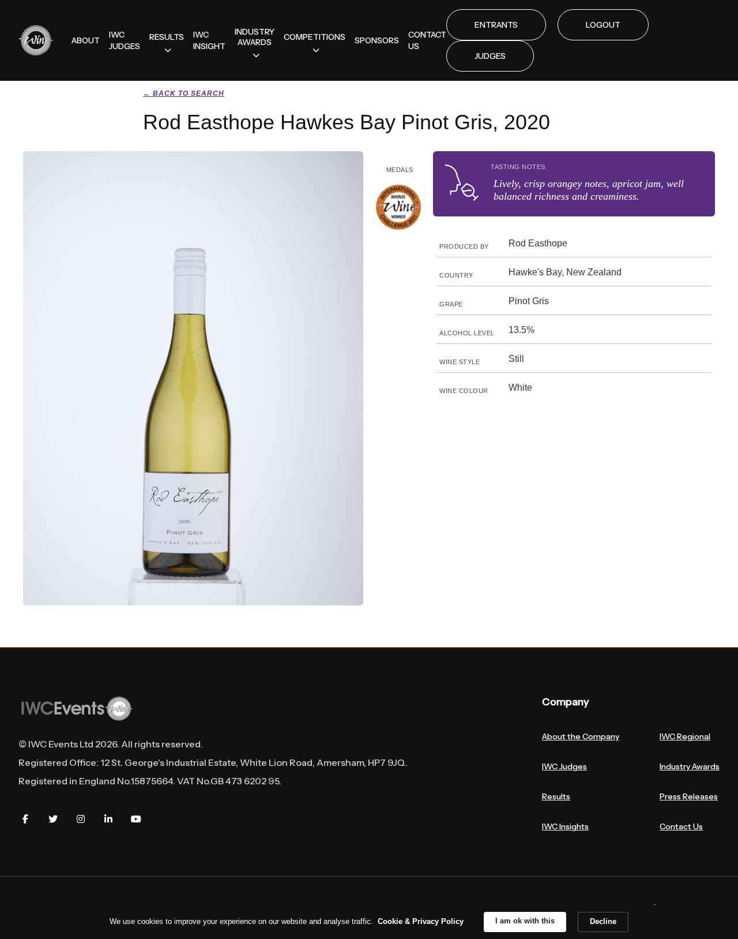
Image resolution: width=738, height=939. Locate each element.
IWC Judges (564, 766)
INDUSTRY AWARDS (254, 37)
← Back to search (183, 93)
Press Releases (689, 796)
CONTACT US (427, 40)
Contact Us (681, 826)
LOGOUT (603, 25)
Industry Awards (690, 766)
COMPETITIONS (314, 37)
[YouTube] (136, 819)
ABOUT (85, 40)
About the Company (580, 736)
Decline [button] (603, 921)
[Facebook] (25, 819)
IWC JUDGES (124, 40)
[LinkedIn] (108, 819)
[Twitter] (53, 819)
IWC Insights (565, 826)
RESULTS (166, 37)
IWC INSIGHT (209, 40)
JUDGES (490, 56)
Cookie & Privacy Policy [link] (421, 921)
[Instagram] (81, 819)
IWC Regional (685, 736)
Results (556, 796)
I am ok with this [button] (525, 920)
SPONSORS (377, 40)
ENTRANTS (496, 25)
